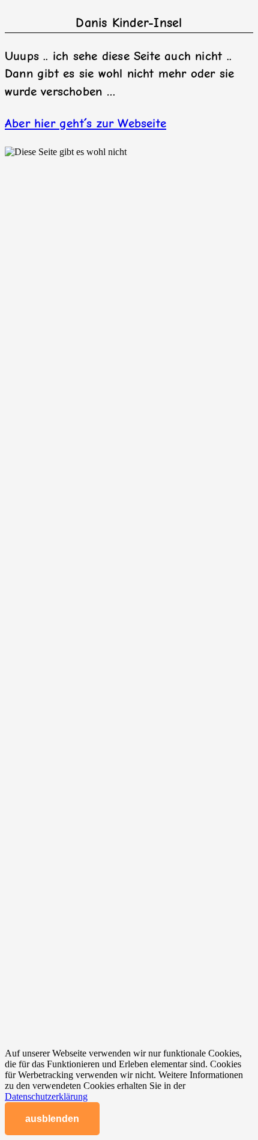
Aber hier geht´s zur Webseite (85, 123)
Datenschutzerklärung (46, 1096)
